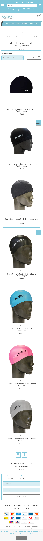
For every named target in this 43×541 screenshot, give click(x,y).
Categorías (11, 37)
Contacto (25, 508)
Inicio (4, 37)
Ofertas (35, 505)
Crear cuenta (19, 2)
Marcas (26, 505)
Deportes (21, 37)
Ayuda (16, 508)
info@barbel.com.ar (21, 11)
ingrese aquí (35, 529)
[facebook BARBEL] (24, 455)
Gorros (21, 106)
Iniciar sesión (29, 2)
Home (7, 505)
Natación (30, 37)
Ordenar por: (7, 54)
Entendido (21, 538)
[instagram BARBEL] (18, 455)
